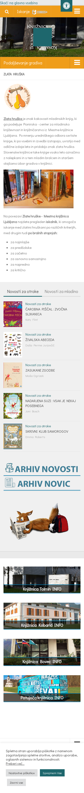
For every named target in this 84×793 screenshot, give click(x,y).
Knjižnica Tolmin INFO (42, 589)
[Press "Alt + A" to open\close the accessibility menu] (66, 6)
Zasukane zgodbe (40, 370)
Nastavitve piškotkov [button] (22, 773)
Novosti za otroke (22, 291)
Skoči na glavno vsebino (19, 2)
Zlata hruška (13, 118)
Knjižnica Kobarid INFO (42, 625)
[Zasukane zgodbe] (13, 375)
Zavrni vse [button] (16, 782)
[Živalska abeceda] (13, 345)
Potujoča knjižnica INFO (42, 697)
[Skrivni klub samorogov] (13, 436)
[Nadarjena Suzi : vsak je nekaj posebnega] (13, 406)
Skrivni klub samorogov (46, 431)
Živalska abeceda (39, 339)
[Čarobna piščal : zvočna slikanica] (13, 314)
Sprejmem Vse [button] (52, 773)
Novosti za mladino (61, 291)
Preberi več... (15, 764)
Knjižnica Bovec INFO (42, 661)
